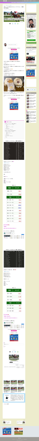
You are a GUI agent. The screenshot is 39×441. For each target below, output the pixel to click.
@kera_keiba (13, 44)
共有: (6, 136)
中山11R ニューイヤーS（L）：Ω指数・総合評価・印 (10, 123)
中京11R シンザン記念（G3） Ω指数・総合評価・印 (10, 130)
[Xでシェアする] (28, 89)
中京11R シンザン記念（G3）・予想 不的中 (10, 131)
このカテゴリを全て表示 (31, 38)
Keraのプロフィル (14, 439)
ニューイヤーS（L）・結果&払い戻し (9, 129)
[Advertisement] (14, 30)
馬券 (6, 125)
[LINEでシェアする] (35, 89)
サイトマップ (22, 439)
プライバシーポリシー (18, 439)
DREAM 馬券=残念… (8, 128)
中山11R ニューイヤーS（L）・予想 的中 (10, 124)
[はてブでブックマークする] (32, 89)
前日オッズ (7, 127)
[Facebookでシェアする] (30, 89)
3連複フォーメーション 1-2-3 (9, 133)
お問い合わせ (25, 439)
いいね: (6, 137)
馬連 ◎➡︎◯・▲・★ (8, 132)
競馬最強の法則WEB (14, 49)
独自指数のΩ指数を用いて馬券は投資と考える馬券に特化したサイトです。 (19, 2)
